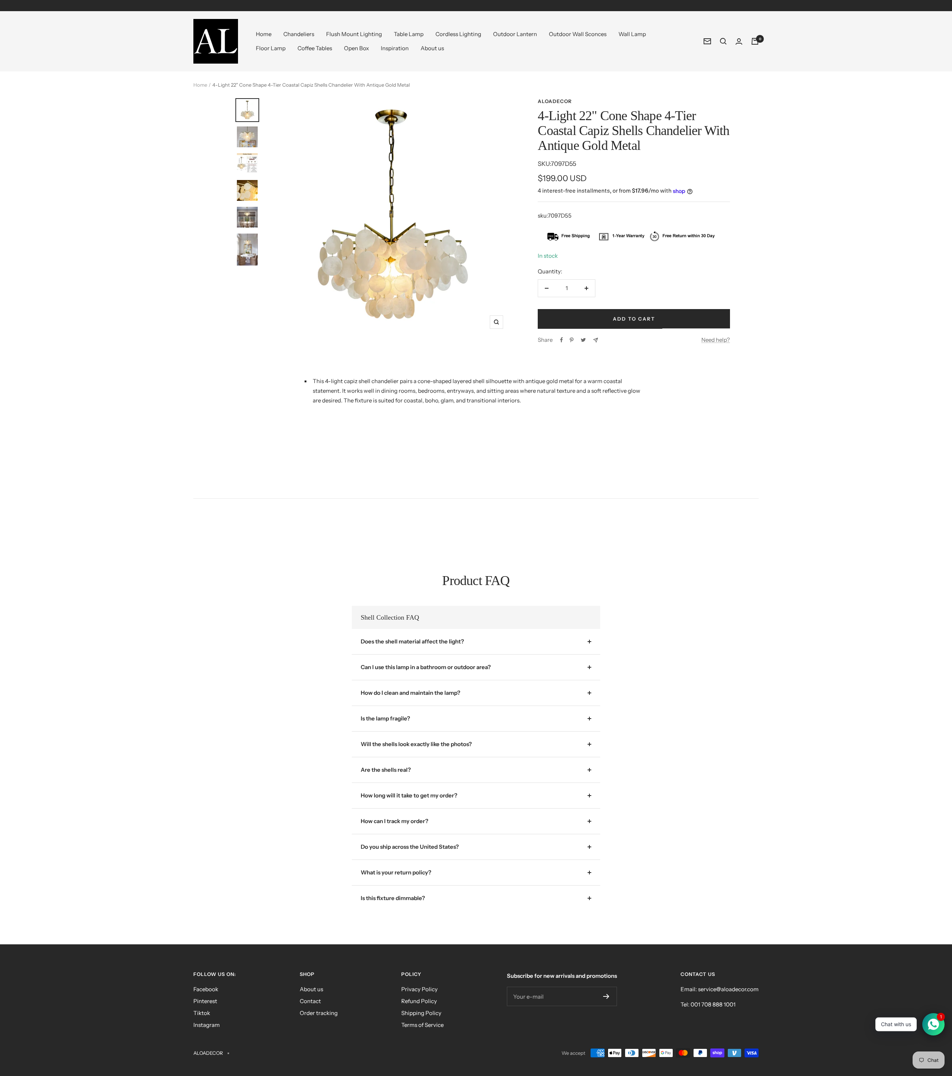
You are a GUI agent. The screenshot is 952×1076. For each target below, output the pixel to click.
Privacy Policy (419, 989)
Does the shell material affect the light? (412, 641)
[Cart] (755, 41)
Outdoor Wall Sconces (578, 34)
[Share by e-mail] (595, 340)
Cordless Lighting (458, 34)
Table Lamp (409, 34)
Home (263, 34)
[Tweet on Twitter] (583, 340)
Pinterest (205, 1001)
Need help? (715, 339)
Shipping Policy (421, 1012)
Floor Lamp (271, 48)
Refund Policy (419, 1001)
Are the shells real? (386, 769)
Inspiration (395, 48)
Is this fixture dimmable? (393, 898)
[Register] (606, 996)
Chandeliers (298, 34)
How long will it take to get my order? (409, 795)
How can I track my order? (394, 821)
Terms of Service (422, 1024)
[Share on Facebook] (561, 340)
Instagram (206, 1024)
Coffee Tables (315, 48)
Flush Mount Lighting (354, 34)
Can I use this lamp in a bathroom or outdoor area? (426, 667)
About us (432, 48)
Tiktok (201, 1012)
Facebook (205, 989)
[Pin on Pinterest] (571, 340)
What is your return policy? (396, 872)
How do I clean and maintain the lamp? (410, 692)
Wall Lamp (632, 34)
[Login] (739, 41)
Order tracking (319, 1012)
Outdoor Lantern (515, 34)
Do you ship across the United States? (410, 846)
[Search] (723, 41)
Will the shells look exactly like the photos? (416, 744)
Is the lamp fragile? (385, 718)
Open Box (356, 48)
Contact (310, 1001)
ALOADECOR (555, 101)
